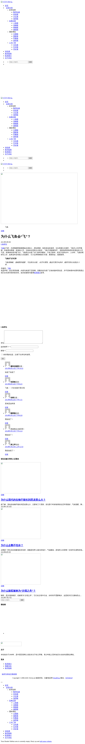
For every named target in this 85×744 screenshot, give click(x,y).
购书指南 (8, 53)
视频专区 (8, 666)
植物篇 (15, 27)
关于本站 (8, 58)
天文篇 (15, 16)
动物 (2, 231)
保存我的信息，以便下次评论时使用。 (17, 354)
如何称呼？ (5, 347)
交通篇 (15, 34)
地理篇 (15, 19)
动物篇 (15, 25)
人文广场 (12, 43)
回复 (6, 376)
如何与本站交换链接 (9, 674)
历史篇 (15, 49)
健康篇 (15, 30)
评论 (2, 343)
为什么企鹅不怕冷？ (12, 545)
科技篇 (15, 14)
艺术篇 (15, 47)
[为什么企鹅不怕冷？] (21, 538)
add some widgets (46, 741)
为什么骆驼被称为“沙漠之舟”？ (18, 590)
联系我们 (8, 56)
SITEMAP (69, 678)
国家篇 (15, 36)
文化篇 (15, 45)
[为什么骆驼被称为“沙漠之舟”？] (21, 584)
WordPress (56, 678)
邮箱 (3, 351)
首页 (6, 6)
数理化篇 (16, 12)
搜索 (30, 62)
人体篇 (15, 23)
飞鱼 (2, 248)
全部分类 (9, 8)
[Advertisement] (42, 81)
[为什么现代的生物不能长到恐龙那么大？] (21, 493)
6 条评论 (4, 244)
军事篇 (15, 38)
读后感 (7, 51)
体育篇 (15, 40)
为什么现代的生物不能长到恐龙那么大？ (23, 499)
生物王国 (12, 21)
